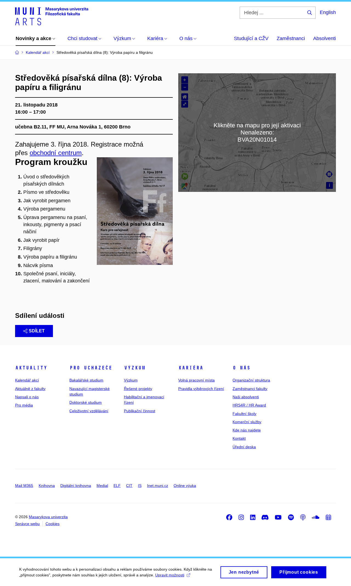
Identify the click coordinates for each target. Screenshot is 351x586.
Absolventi (324, 38)
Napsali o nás (27, 397)
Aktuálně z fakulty (30, 388)
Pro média (24, 405)
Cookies (53, 523)
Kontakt (239, 438)
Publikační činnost (139, 411)
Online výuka (185, 485)
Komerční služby (247, 422)
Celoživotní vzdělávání (88, 411)
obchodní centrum (56, 152)
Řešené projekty (138, 388)
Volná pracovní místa (196, 380)
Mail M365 (24, 485)
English (328, 12)
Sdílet (37, 331)
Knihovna (47, 485)
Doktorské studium (85, 402)
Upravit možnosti (169, 575)
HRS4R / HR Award (249, 405)
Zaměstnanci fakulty (250, 388)
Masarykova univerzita (48, 517)
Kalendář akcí (27, 380)
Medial (102, 485)
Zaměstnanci (291, 38)
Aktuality (31, 368)
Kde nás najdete (247, 430)
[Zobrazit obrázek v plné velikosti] (135, 210)
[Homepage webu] (51, 16)
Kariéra (190, 368)
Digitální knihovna (75, 485)
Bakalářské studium (86, 380)
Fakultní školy (244, 413)
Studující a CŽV (251, 38)
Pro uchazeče (90, 368)
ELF (117, 485)
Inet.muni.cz (157, 485)
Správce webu (27, 523)
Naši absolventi (246, 397)
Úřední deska (244, 447)
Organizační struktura (251, 380)
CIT (129, 485)
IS (139, 485)
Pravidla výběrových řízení (201, 388)
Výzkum (134, 368)
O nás (241, 368)
